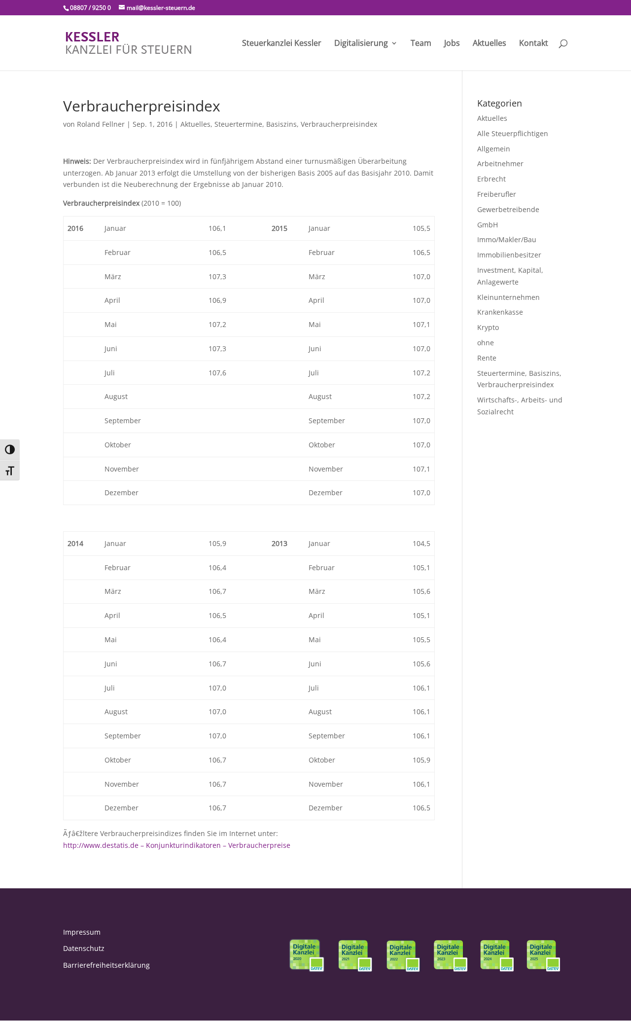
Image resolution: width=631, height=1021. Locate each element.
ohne (485, 342)
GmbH (487, 224)
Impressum (82, 932)
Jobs (452, 43)
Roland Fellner (101, 124)
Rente (486, 358)
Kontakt (533, 43)
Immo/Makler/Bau (506, 239)
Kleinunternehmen (508, 297)
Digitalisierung (361, 43)
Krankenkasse (500, 312)
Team (421, 43)
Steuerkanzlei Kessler (281, 43)
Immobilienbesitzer (509, 254)
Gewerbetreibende (508, 209)
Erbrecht (491, 178)
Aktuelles (489, 43)
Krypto (488, 327)
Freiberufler (496, 194)
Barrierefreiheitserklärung (106, 965)
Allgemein (493, 148)
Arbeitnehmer (500, 163)
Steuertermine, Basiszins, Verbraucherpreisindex (295, 124)
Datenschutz (84, 948)
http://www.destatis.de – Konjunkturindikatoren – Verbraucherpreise (176, 845)
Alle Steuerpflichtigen (512, 133)
